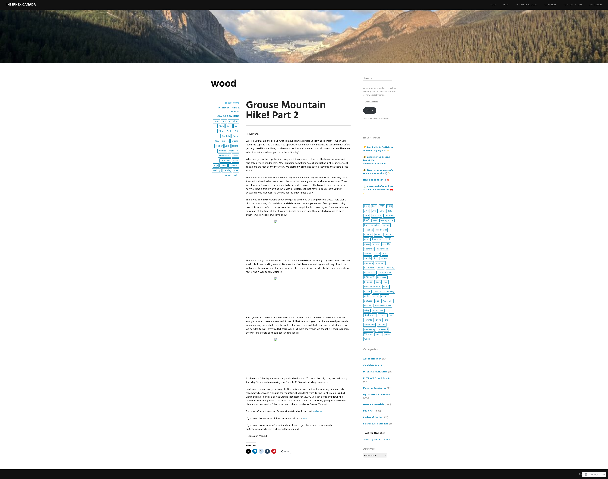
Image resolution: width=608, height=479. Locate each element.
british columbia (371, 225)
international (385, 272)
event (376, 244)
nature (367, 291)
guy (217, 141)
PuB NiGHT (388, 301)
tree (236, 170)
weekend (383, 329)
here (305, 418)
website (317, 411)
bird (236, 126)
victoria (381, 325)
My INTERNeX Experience (376, 394)
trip (386, 320)
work (387, 334)
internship (381, 277)
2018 (390, 211)
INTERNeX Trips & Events (229, 110)
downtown (376, 239)
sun (391, 315)
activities (233, 121)
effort (221, 131)
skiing (367, 310)
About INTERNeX (372, 359)
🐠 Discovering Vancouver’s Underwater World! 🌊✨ (378, 171)
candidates (381, 230)
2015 (374, 211)
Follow (370, 110)
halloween (369, 268)
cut (236, 131)
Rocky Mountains (383, 306)
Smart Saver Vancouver (375, 424)
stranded (233, 165)
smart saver (378, 310)
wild (236, 175)
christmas (389, 234)
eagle (229, 131)
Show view (224, 156)
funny (235, 136)
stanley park (370, 315)
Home (494, 5)
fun (375, 258)
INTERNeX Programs (527, 5)
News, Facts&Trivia (373, 404)
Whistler (368, 334)
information (370, 272)
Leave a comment (228, 116)
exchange (369, 249)
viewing (227, 170)
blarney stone (386, 220)
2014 (366, 211)
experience (382, 249)
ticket (224, 165)
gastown (368, 263)
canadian (368, 230)
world (367, 339)
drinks (367, 244)
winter (379, 334)
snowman (225, 161)
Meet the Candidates (374, 388)
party (375, 296)
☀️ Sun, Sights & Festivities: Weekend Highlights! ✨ (378, 148)
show (235, 156)
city (366, 239)
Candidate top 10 (372, 365)
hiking (235, 146)
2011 (374, 206)
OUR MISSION (595, 5)
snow (235, 161)
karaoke (368, 282)
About (506, 5)
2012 (382, 206)
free (385, 253)
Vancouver (369, 325)
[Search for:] (377, 78)
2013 (389, 206)
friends (367, 258)
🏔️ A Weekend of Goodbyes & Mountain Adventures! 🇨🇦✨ (378, 190)
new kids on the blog (384, 291)
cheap (378, 234)
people (384, 296)
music (386, 287)
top (216, 165)
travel (378, 320)
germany (380, 263)
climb (221, 126)
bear (224, 121)
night (366, 296)
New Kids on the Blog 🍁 (376, 180)
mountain (233, 151)
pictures (222, 151)
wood (228, 175)
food (377, 253)
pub (377, 301)
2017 (382, 211)
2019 (366, 216)
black (229, 126)
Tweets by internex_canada (376, 439)
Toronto (368, 320)
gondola (225, 136)
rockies (367, 306)
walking (216, 170)
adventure (389, 216)
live (385, 282)
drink (388, 239)
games (384, 258)
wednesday (369, 329)
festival (367, 253)
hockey (390, 268)
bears (216, 121)
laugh (378, 282)
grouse (225, 141)
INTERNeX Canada (21, 4)
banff (366, 220)
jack (227, 146)
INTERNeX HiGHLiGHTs (375, 372)
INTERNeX (369, 277)
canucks (368, 234)
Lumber (218, 146)
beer (375, 220)
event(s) (386, 244)
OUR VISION (550, 5)
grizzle (234, 141)
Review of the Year (373, 417)
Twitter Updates (374, 433)
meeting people (372, 287)
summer (382, 315)
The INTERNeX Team (572, 5)
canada (386, 225)
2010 (366, 206)
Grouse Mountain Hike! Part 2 (286, 110)
